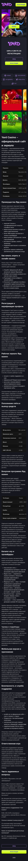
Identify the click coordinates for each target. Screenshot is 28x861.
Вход (14, 846)
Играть (14, 26)
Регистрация (21, 4)
